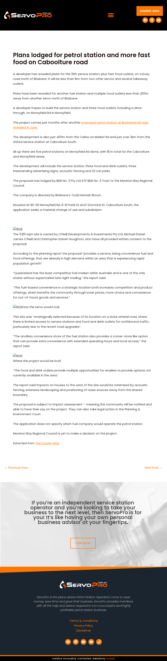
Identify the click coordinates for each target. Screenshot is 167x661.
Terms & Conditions (83, 621)
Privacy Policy (83, 626)
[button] (110, 15)
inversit (110, 658)
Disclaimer (83, 630)
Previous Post (16, 467)
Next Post (154, 467)
